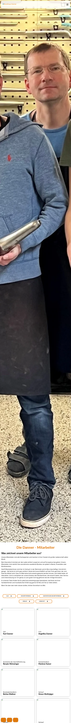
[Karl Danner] (17, 618)
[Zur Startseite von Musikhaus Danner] (10, 4)
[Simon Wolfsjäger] (53, 679)
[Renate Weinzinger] (17, 648)
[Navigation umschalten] (67, 4)
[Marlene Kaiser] (53, 648)
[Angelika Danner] (53, 618)
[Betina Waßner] (17, 679)
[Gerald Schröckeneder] (53, 709)
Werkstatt (42, 601)
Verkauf (25, 601)
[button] (17, 622)
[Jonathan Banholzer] (17, 709)
